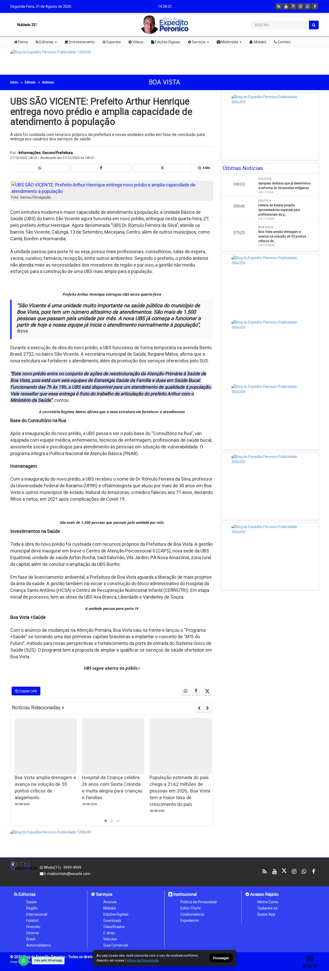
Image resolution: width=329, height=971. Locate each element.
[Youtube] (286, 6)
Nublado (25, 25)
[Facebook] (315, 6)
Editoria (30, 82)
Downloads (112, 920)
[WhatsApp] (24, 961)
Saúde (31, 902)
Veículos (110, 939)
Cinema (32, 933)
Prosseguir (221, 958)
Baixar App (266, 914)
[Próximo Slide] (207, 708)
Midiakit (259, 42)
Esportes (113, 42)
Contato (284, 42)
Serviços (198, 42)
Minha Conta (268, 902)
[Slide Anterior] (199, 708)
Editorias (46, 42)
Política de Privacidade (198, 902)
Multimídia (229, 42)
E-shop (109, 933)
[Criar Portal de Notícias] (310, 961)
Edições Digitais (167, 42)
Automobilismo (38, 945)
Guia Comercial (115, 945)
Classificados (114, 927)
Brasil (30, 939)
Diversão (33, 927)
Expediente (189, 920)
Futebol (32, 920)
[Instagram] (300, 6)
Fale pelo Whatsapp (48, 960)
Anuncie (110, 902)
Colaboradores (192, 914)
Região (32, 908)
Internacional (36, 914)
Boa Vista (164, 82)
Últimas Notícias (243, 168)
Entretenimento (81, 42)
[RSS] (279, 6)
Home (22, 42)
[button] (106, 820)
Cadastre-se (268, 908)
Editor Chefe (190, 908)
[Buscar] (314, 25)
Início (14, 82)
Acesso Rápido (264, 894)
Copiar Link (28, 691)
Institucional (184, 894)
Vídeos (137, 42)
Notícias (48, 82)
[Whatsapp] (307, 6)
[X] (293, 6)
